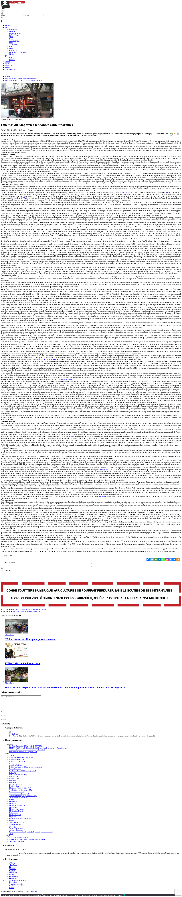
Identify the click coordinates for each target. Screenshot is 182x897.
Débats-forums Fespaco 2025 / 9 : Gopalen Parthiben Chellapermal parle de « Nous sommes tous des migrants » (65, 687)
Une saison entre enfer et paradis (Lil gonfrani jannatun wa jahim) (31, 832)
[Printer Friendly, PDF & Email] (175, 135)
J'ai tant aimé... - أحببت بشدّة (19, 794)
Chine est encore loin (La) (18, 775)
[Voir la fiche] (10, 732)
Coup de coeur (14, 782)
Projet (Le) (12, 817)
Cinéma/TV (13, 29)
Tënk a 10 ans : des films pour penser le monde (30, 639)
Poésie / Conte (14, 35)
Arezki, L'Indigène (15, 765)
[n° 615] (169, 192)
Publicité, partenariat (16, 886)
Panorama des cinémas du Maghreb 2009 (23, 752)
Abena (11, 755)
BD (10, 46)
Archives (34, 891)
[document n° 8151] (50, 359)
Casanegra (12, 773)
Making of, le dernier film (17, 805)
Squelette (12, 826)
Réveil (11, 820)
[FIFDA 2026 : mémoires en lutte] (16, 657)
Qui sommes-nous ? (12, 853)
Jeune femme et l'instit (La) (18, 798)
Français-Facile (10, 69)
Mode (11, 48)
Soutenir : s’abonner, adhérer (18, 880)
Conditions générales (16, 884)
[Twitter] (152, 559)
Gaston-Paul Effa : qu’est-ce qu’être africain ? (27, 611)
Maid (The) (13, 803)
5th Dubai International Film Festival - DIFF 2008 (26, 746)
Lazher (11, 799)
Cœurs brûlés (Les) (15, 784)
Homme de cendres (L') (17, 792)
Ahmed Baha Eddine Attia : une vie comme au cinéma (27, 839)
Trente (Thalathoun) (16, 828)
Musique (12, 31)
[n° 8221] (72, 436)
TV (6, 56)
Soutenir (8, 76)
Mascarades (13, 807)
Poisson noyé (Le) (15, 815)
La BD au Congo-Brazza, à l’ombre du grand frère (30, 609)
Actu (6, 27)
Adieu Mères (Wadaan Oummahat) (21, 757)
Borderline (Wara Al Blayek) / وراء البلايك (23, 771)
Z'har (11, 834)
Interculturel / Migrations (17, 52)
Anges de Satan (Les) (16, 759)
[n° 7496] (57, 158)
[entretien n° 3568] (65, 379)
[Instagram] (167, 559)
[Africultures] (13, 9)
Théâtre (11, 37)
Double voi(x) (14, 786)
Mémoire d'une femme (16, 809)
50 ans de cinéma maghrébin (18, 837)
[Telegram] (170, 559)
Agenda (7, 67)
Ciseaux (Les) (14, 778)
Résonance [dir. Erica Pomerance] (20, 818)
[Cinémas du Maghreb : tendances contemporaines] (27, 118)
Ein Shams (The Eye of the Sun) (20, 788)
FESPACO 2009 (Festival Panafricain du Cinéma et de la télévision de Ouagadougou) (38, 748)
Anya (11, 763)
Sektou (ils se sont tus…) (17, 822)
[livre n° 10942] (127, 192)
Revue (7, 63)
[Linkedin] (159, 559)
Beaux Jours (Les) (15, 769)
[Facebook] (148, 559)
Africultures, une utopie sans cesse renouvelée (20, 78)
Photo (11, 43)
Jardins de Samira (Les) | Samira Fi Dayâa (23, 796)
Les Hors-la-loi (14, 801)
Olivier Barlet (9, 635)
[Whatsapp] (163, 559)
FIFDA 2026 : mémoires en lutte (22, 663)
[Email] (156, 559)
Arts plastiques (14, 41)
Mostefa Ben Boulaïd (16, 811)
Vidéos (11, 58)
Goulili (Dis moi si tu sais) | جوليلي (21, 790)
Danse (11, 39)
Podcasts (12, 60)
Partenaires (13, 882)
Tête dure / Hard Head (16, 841)
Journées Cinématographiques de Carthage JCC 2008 (27, 750)
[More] (178, 559)
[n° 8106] (102, 496)
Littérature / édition (15, 33)
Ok (124, 895)
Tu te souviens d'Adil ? (17, 830)
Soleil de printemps (15, 824)
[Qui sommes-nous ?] (2, 17)
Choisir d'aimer (14, 776)
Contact (11, 888)
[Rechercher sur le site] (2, 11)
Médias (11, 54)
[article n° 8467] (19, 198)
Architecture (13, 44)
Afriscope (8, 65)
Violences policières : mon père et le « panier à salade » (23, 80)
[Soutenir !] (91, 594)
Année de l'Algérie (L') (17, 761)
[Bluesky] (174, 559)
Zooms (7, 62)
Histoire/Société (14, 50)
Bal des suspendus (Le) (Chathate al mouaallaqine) (26, 767)
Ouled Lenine (13, 813)
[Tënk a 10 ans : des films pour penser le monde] (16, 633)
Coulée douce (13, 780)
